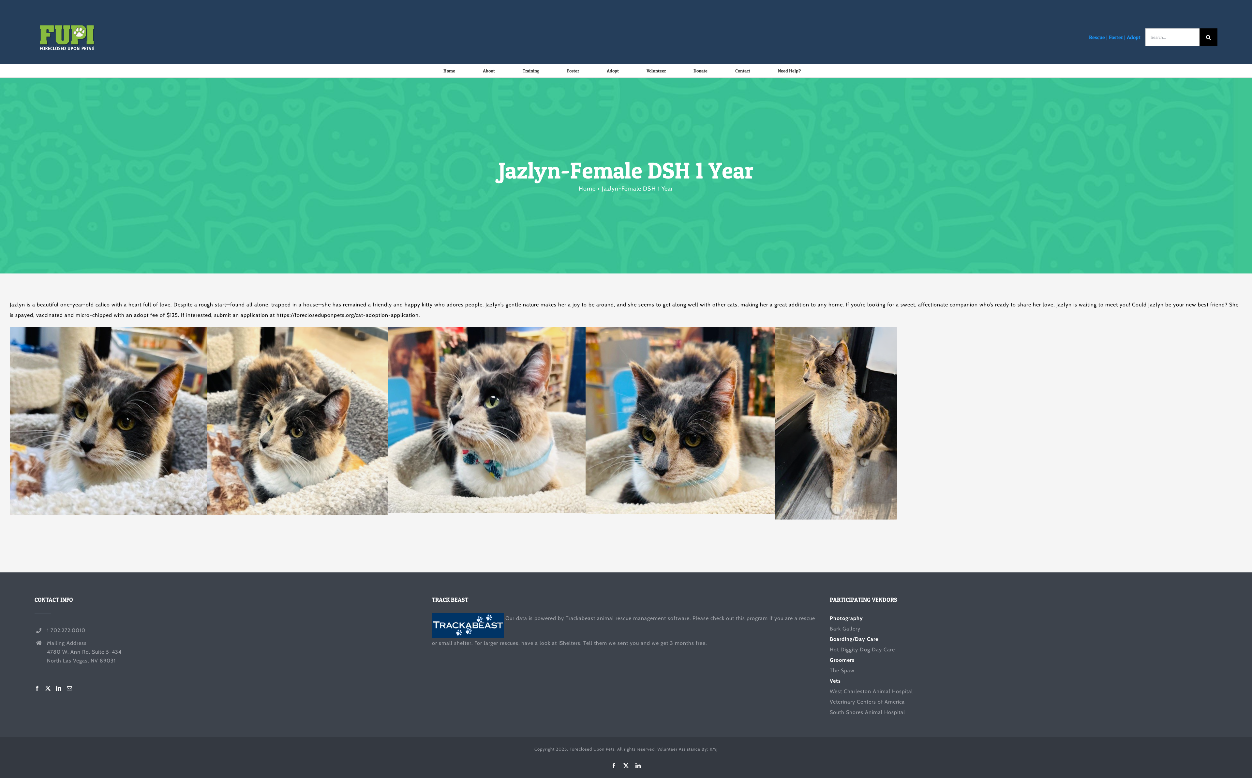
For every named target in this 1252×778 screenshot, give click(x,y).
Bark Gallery (845, 629)
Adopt (1133, 37)
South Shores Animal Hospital (867, 712)
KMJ (714, 749)
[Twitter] (48, 688)
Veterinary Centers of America (867, 702)
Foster (1116, 37)
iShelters (569, 643)
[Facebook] (37, 688)
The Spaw (842, 670)
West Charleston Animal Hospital (871, 691)
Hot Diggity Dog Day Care (862, 649)
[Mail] (69, 688)
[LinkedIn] (59, 688)
